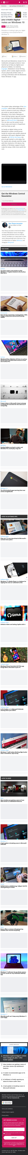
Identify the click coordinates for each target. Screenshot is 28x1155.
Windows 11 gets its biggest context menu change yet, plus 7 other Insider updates (14, 1058)
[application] (14, 173)
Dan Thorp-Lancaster (13, 26)
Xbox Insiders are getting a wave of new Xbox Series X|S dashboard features (14, 1066)
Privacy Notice (21, 210)
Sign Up (14, 1138)
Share (5, 56)
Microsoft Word (12, 120)
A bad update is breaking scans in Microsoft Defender (14, 1087)
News (3, 26)
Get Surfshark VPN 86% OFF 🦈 (17, 6)
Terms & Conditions (12, 1144)
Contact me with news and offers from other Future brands (14, 1133)
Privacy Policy (19, 1143)
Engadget (4, 69)
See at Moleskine (6, 187)
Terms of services (19, 208)
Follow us (16, 56)
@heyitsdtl (11, 242)
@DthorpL (19, 240)
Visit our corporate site (13, 1098)
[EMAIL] (10, 227)
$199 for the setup (15, 137)
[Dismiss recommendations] (26, 10)
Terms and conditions (7, 1108)
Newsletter (23, 56)
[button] (26, 2)
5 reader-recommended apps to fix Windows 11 (14, 1074)
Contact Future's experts (8, 1112)
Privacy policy (5, 1115)
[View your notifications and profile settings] (19, 2)
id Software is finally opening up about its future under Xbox (13, 1080)
